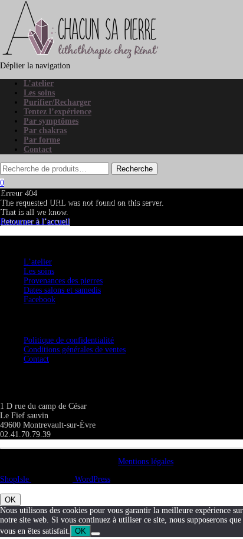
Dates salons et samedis (62, 290)
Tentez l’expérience (57, 111)
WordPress (91, 479)
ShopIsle (15, 479)
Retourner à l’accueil (35, 221)
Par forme (42, 139)
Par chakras (45, 130)
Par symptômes (51, 121)
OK (10, 499)
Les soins (39, 92)
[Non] (95, 533)
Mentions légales (145, 461)
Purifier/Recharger (57, 102)
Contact (38, 149)
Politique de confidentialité (69, 340)
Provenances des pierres (63, 280)
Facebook (39, 299)
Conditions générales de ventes (75, 349)
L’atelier (39, 83)
